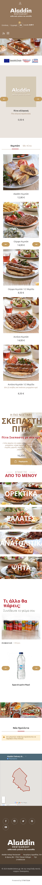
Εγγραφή (14, 25)
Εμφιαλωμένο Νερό (21, 684)
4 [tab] (24, 53)
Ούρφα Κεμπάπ (21, 241)
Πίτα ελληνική (21, 110)
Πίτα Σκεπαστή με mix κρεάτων (21, 437)
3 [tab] (20, 53)
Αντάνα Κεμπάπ (21, 336)
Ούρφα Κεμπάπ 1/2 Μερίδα (21, 289)
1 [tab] (13, 53)
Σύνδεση (5, 25)
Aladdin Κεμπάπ (21, 193)
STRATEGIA (26, 880)
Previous (4, 99)
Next (38, 99)
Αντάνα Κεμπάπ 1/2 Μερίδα (21, 384)
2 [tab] (16, 53)
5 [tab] (27, 53)
